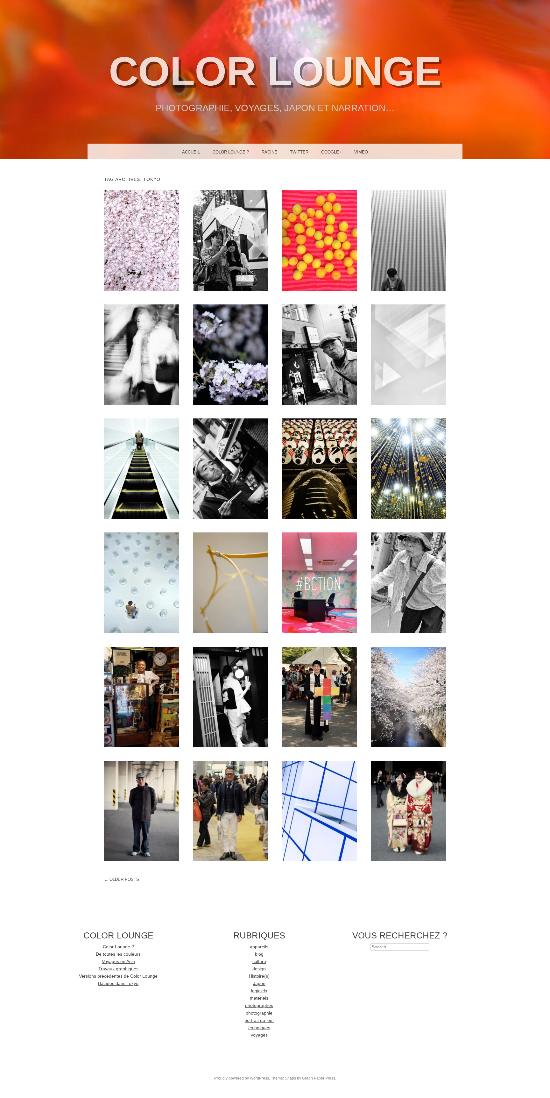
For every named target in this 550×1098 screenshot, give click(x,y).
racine (269, 152)
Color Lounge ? (231, 152)
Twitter (299, 152)
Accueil (191, 152)
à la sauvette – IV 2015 (141, 354)
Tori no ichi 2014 (319, 468)
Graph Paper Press (318, 1078)
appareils (259, 947)
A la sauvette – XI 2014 (230, 468)
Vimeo (361, 152)
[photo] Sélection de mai (230, 696)
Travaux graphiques (118, 968)
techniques (259, 1027)
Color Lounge (275, 71)
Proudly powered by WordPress (241, 1078)
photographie (259, 1013)
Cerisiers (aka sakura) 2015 (230, 354)
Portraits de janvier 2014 (408, 811)
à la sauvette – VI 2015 (230, 240)
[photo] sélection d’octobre (141, 582)
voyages (259, 1035)
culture (259, 961)
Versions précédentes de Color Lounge (118, 976)
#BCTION (319, 582)
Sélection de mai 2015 (408, 240)
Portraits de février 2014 (230, 811)
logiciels (259, 990)
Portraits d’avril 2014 (320, 696)
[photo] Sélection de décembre (141, 468)
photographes (259, 1005)
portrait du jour (259, 1020)
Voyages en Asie (118, 961)
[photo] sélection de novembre (408, 468)
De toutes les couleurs (118, 954)
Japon (259, 983)
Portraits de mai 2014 (142, 696)
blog (259, 954)
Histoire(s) (259, 976)
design (259, 968)
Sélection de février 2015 (408, 354)
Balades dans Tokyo (118, 983)
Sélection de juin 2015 (319, 240)
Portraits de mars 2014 (141, 811)
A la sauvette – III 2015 (319, 354)
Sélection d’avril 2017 (141, 240)
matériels (259, 998)
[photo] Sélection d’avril (408, 696)
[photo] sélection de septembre (230, 582)
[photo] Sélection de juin (408, 582)
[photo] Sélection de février (319, 811)
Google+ (331, 152)
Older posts (121, 879)
